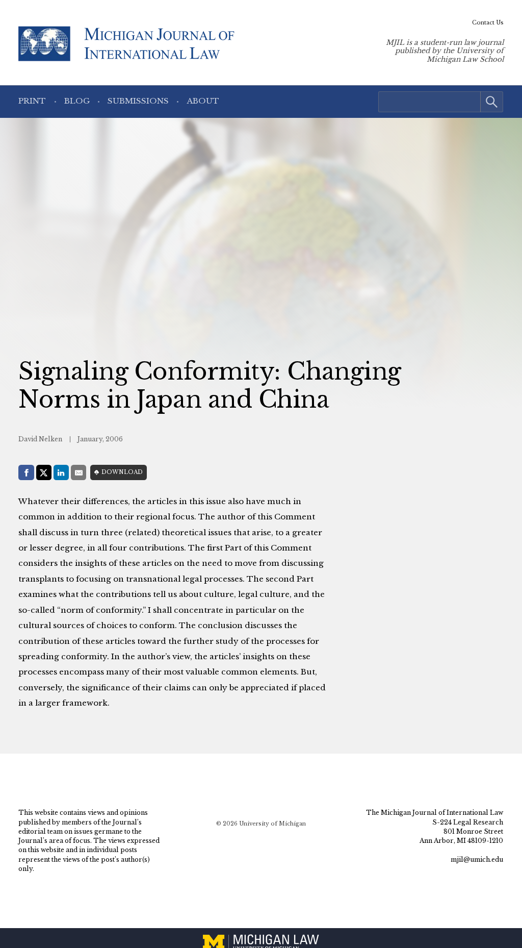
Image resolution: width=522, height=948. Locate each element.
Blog (77, 101)
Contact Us (488, 22)
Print (32, 101)
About (203, 101)
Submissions (138, 101)
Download (122, 472)
